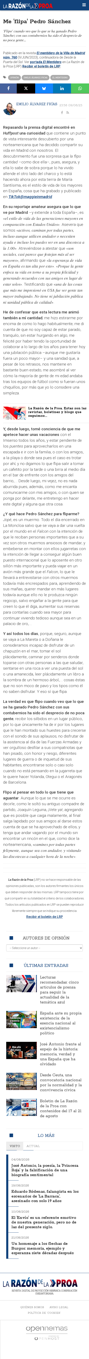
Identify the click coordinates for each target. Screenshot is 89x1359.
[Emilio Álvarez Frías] (9, 108)
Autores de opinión (46, 938)
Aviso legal (58, 1307)
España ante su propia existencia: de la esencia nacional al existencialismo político (61, 1023)
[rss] (67, 112)
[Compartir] (8, 88)
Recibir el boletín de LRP (41, 66)
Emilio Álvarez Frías (35, 77)
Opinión (14, 77)
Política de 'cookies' (44, 1312)
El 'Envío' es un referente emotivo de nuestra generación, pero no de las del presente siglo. (43, 1222)
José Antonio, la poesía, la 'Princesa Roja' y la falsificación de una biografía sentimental (44, 1170)
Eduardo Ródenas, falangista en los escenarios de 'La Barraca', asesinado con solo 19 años (44, 1196)
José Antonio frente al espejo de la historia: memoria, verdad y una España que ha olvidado (60, 1054)
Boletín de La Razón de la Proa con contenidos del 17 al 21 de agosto (61, 1109)
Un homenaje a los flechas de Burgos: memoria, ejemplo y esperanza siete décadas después (42, 1248)
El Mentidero (60, 77)
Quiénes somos (32, 1307)
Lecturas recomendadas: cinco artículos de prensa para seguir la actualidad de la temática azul (59, 990)
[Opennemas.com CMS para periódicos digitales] (46, 1333)
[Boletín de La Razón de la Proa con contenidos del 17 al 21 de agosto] (21, 1107)
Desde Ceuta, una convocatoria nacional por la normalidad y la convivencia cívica (61, 1083)
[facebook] (61, 112)
